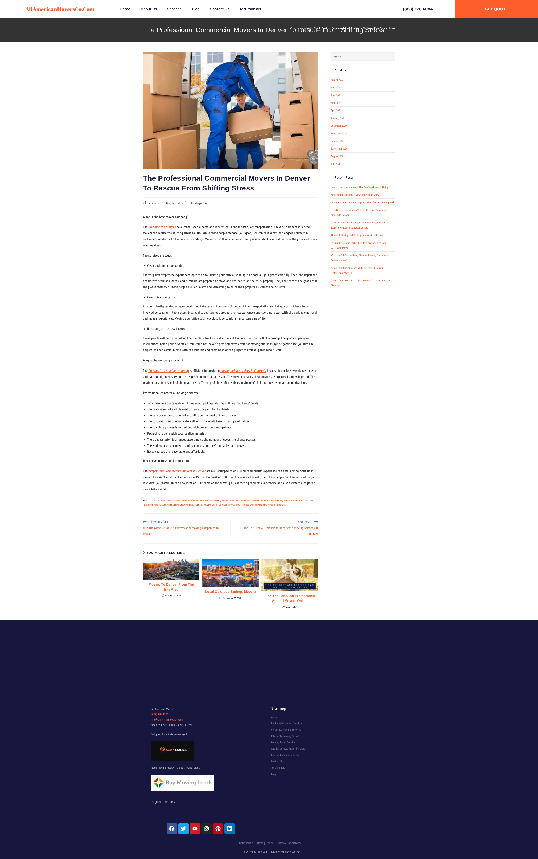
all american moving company (186, 500)
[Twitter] (183, 828)
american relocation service (236, 500)
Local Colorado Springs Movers (230, 592)
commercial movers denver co (267, 500)
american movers (211, 500)
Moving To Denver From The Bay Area (171, 587)
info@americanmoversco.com (167, 719)
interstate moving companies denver (161, 504)
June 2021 (336, 95)
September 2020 (339, 148)
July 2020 (336, 163)
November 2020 (339, 133)
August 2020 (337, 156)
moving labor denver (192, 504)
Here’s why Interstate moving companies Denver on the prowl (362, 202)
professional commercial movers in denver (263, 504)
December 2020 (339, 125)
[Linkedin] (229, 828)
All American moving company (168, 371)
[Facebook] (172, 828)
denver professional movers (298, 500)
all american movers (159, 500)
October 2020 (337, 141)
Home (125, 9)
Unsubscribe (245, 843)
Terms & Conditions (288, 843)
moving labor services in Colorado (243, 371)
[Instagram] (206, 828)
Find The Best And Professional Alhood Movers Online (289, 598)
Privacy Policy (265, 843)
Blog (196, 9)
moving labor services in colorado (222, 504)
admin (152, 203)
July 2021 (335, 87)
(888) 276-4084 (159, 714)
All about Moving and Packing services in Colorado (357, 235)
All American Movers (162, 227)
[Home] (291, 28)
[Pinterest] (218, 828)
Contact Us (219, 9)
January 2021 (337, 118)
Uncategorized (199, 203)
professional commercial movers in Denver (177, 471)
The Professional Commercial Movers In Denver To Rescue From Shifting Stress (354, 28)
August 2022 (337, 79)
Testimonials (250, 9)
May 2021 (335, 102)
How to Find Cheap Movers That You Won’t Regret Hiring (359, 187)
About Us (149, 9)
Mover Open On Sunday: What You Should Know (355, 194)
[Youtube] (195, 828)
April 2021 (336, 110)
